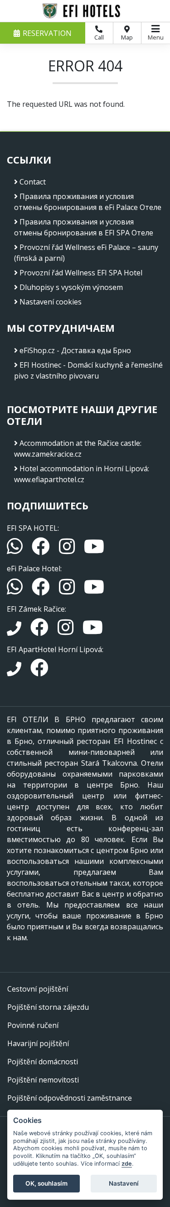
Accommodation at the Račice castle (79, 443)
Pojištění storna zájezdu (48, 1007)
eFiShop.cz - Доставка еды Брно (75, 350)
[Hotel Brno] (85, 11)
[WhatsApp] (15, 550)
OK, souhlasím (46, 1183)
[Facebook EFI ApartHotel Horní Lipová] (39, 672)
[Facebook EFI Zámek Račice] (40, 631)
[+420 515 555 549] (15, 631)
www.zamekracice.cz (48, 454)
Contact (32, 182)
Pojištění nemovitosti (43, 1080)
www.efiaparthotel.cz (49, 479)
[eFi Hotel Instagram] (68, 591)
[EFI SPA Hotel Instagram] (68, 550)
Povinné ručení (32, 1025)
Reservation (47, 33)
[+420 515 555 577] (15, 672)
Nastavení (124, 1183)
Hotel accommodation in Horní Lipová (83, 469)
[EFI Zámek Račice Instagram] (66, 631)
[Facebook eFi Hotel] (42, 591)
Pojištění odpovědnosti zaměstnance (69, 1098)
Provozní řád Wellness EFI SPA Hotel (80, 273)
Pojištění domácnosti (42, 1062)
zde (126, 1163)
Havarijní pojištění (38, 1043)
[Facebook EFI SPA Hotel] (42, 550)
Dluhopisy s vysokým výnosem (71, 287)
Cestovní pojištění (37, 989)
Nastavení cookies (50, 302)
